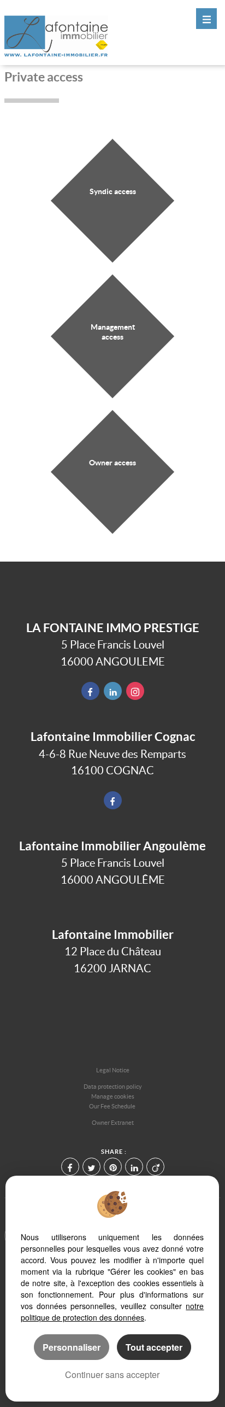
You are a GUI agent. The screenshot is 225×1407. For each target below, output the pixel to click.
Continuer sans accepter (112, 1374)
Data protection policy (113, 1086)
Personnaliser (71, 1347)
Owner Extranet (113, 1122)
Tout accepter (154, 1347)
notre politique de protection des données (112, 1311)
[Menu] (206, 18)
